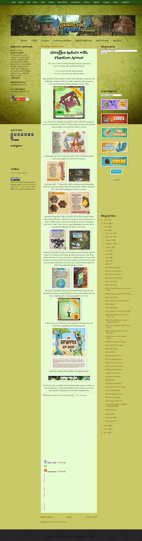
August (108, 247)
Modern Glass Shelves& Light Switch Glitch (118, 289)
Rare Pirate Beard (111, 308)
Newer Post (46, 517)
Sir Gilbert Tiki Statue (112, 268)
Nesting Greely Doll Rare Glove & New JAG (116, 332)
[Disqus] (69, 431)
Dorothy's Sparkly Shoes (113, 359)
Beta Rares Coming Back (113, 278)
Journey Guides (62, 40)
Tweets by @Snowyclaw (19, 173)
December (109, 233)
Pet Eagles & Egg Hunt (112, 397)
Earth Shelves (110, 304)
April (107, 261)
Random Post (116, 171)
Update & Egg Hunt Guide (114, 394)
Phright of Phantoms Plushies (115, 342)
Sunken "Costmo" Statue (113, 271)
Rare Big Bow (110, 380)
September (109, 244)
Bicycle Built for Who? (113, 356)
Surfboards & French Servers (115, 387)
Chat (28, 2)
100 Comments (81, 395)
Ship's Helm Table (111, 349)
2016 (106, 223)
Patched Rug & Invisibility (114, 401)
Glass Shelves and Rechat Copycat (117, 301)
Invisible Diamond (111, 410)
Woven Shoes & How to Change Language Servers (116, 321)
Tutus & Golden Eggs (112, 390)
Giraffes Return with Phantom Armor (115, 337)
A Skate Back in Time (112, 373)
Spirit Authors (84, 40)
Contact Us (125, 2)
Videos (116, 2)
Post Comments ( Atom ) (59, 522)
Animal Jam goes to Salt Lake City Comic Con (117, 316)
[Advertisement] (71, 9)
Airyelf (77, 537)
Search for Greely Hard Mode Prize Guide (117, 326)
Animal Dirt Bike (111, 285)
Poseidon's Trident (111, 297)
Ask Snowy (102, 40)
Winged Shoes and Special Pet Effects (118, 294)
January (109, 421)
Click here (51, 63)
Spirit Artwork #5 (111, 281)
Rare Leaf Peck (110, 352)
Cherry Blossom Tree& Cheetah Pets (117, 311)
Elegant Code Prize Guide (114, 363)
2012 (106, 429)
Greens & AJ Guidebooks (114, 366)
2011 (105, 433)
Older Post (92, 517)
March (108, 414)
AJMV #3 (108, 264)
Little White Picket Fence (113, 383)
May (107, 258)
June (108, 254)
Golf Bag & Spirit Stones (113, 370)
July (107, 251)
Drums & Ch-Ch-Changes (114, 345)
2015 (106, 227)
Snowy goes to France (112, 377)
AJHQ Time (117, 180)
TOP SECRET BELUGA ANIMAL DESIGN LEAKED (116, 405)
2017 (106, 220)
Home (14, 2)
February (109, 418)
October (109, 240)
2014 (106, 230)
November (109, 237)
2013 (106, 426)
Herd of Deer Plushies (112, 274)
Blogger (91, 537)
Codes (35, 2)
